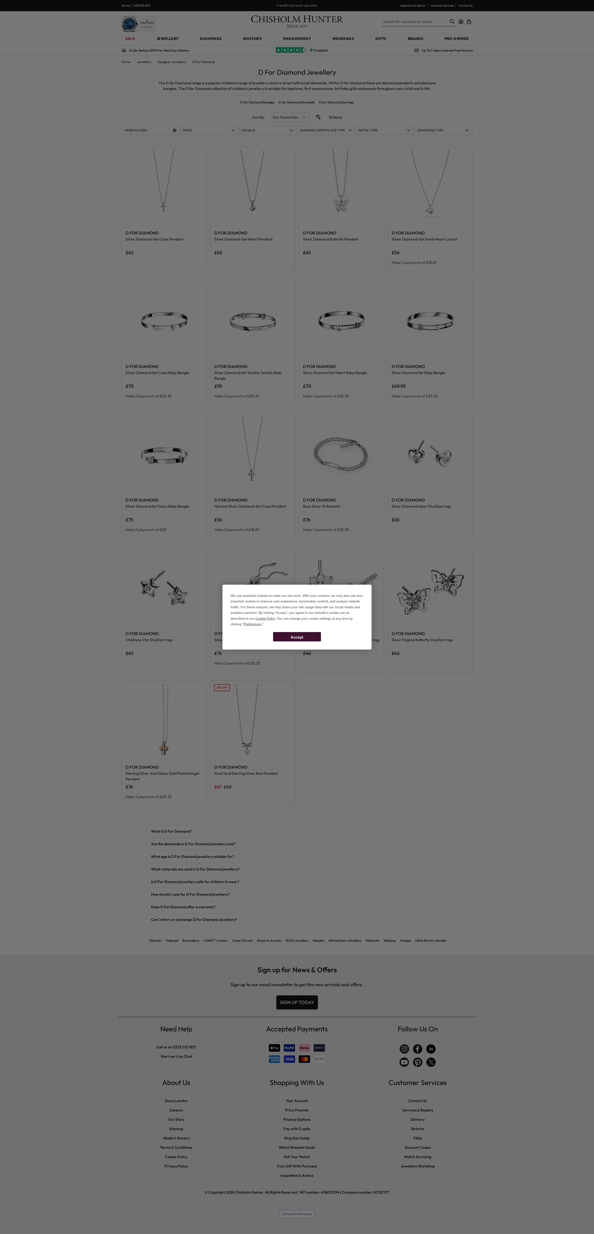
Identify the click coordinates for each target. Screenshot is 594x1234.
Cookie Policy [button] (265, 618)
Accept (297, 637)
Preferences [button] (252, 624)
